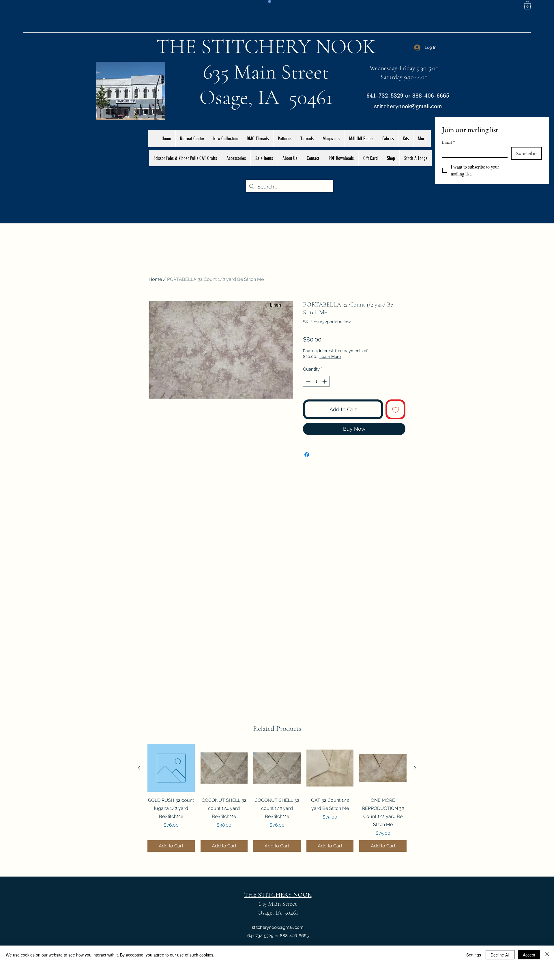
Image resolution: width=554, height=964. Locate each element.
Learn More (350, 356)
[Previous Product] (139, 767)
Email (448, 142)
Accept (529, 955)
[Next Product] (414, 767)
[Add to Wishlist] (395, 409)
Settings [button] (473, 955)
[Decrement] (308, 381)
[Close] (547, 954)
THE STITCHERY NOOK (266, 46)
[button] (527, 5)
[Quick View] (171, 768)
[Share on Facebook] (306, 454)
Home (155, 279)
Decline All (500, 955)
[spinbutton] (316, 381)
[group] (277, 798)
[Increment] (325, 381)
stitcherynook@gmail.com (408, 106)
